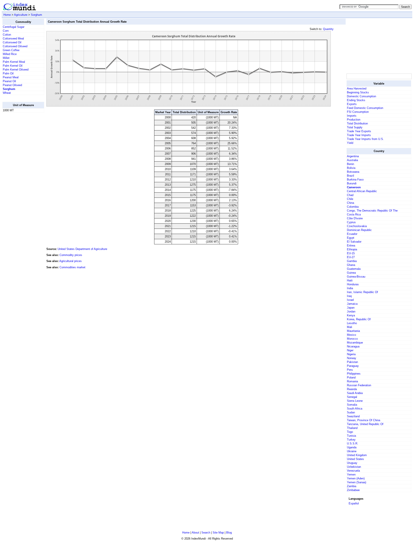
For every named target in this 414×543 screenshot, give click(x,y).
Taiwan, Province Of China (363, 420)
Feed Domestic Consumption (365, 108)
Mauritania (353, 331)
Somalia (352, 404)
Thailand (352, 428)
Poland (351, 377)
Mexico (351, 334)
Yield (350, 142)
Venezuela (353, 470)
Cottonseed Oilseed (15, 46)
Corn (6, 30)
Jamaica (352, 303)
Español (354, 503)
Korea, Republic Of (359, 319)
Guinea (351, 272)
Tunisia (351, 435)
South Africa (354, 408)
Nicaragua (353, 346)
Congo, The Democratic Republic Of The (372, 210)
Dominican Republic (359, 230)
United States (355, 459)
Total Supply (354, 127)
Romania (352, 381)
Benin (350, 164)
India (350, 288)
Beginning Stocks (358, 92)
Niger (350, 350)
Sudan (351, 412)
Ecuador (352, 233)
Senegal (352, 397)
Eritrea (351, 245)
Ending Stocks (356, 100)
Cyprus (351, 222)
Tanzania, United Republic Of (365, 424)
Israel (350, 299)
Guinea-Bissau (356, 276)
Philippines (354, 373)
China (350, 202)
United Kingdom (357, 455)
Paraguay (353, 365)
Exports (352, 104)
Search (205, 532)
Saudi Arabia (355, 393)
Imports (351, 115)
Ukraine (351, 451)
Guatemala (354, 268)
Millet (6, 58)
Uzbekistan (354, 466)
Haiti (350, 280)
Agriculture (20, 14)
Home (7, 14)
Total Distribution (357, 123)
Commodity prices (71, 255)
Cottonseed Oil (12, 42)
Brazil (350, 175)
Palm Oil (8, 73)
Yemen (351, 474)
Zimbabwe (353, 490)
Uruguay (352, 463)
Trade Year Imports (359, 135)
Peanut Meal (11, 77)
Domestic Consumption (361, 96)
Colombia (353, 206)
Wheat (7, 92)
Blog (229, 532)
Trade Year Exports (359, 131)
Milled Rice (10, 54)
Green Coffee (11, 50)
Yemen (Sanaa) (356, 482)
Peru (350, 369)
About (195, 532)
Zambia (351, 486)
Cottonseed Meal (13, 38)
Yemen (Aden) (356, 478)
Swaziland (353, 416)
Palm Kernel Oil (12, 65)
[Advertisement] (19, 180)
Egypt (350, 237)
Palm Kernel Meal (14, 61)
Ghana (351, 265)
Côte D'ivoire (355, 218)
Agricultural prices (70, 261)
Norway (351, 358)
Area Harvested (356, 88)
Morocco (352, 338)
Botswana (353, 171)
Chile (350, 199)
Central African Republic (362, 191)
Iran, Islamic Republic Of (362, 292)
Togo (350, 431)
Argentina (353, 156)
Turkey (351, 439)
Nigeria (351, 354)
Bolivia (351, 167)
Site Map (218, 532)
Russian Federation (359, 385)
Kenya (351, 315)
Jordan (351, 311)
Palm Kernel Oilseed (15, 69)
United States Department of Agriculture (82, 249)
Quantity (328, 29)
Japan (350, 307)
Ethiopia (352, 249)
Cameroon (354, 187)
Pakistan (352, 362)
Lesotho (352, 323)
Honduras (353, 284)
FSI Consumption (358, 111)
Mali (349, 327)
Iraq (349, 296)
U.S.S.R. (352, 443)
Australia (352, 160)
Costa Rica (354, 214)
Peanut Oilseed (12, 85)
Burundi (351, 183)
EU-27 (351, 257)
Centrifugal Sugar (13, 26)
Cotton (7, 34)
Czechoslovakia (357, 226)
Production (353, 119)
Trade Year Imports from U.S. (365, 139)
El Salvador (354, 241)
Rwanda (352, 389)
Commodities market (72, 267)
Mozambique (355, 342)
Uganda (351, 447)
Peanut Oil (9, 81)
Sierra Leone (355, 400)
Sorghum (36, 14)
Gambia (352, 261)
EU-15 (351, 253)
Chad (350, 195)
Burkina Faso (355, 179)
